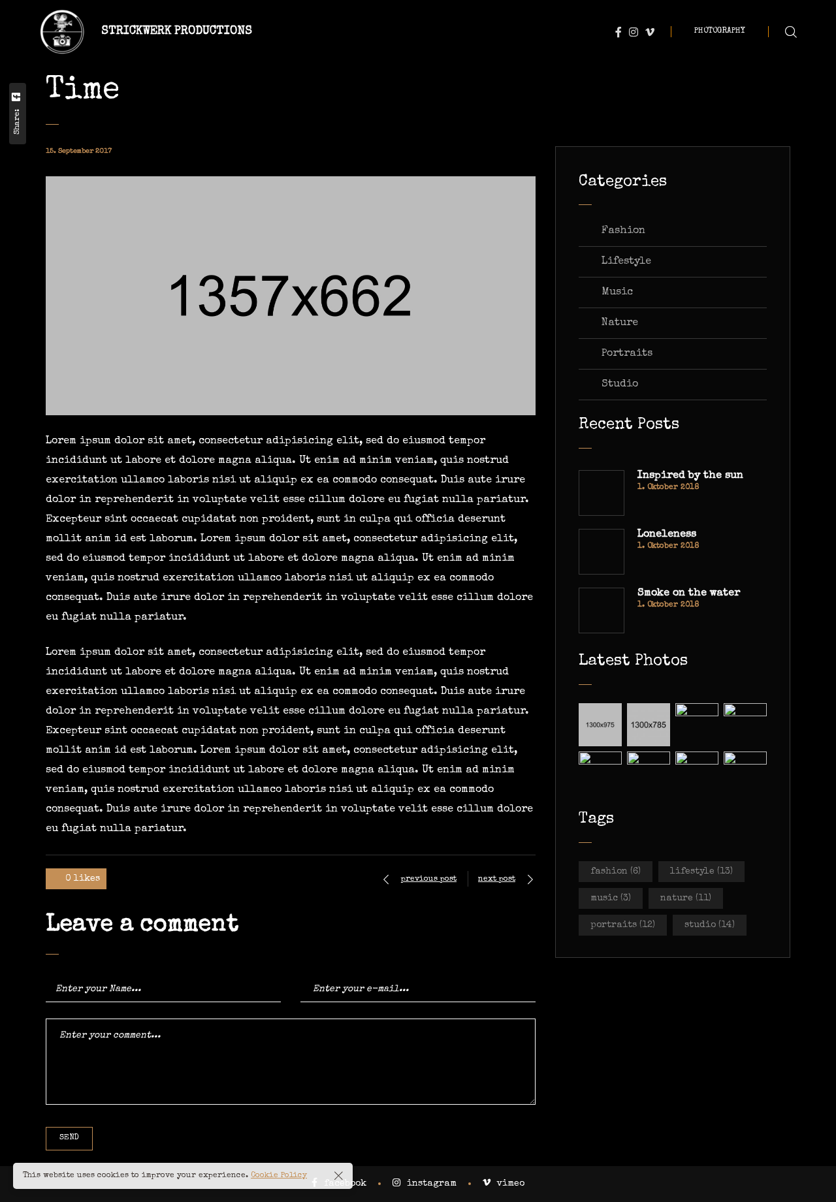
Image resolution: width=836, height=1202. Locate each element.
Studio (620, 384)
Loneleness (666, 535)
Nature (620, 323)
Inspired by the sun (690, 476)
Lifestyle (626, 262)
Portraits (627, 354)
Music (617, 292)
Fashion (623, 231)
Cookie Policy (279, 1176)
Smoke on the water (688, 593)
